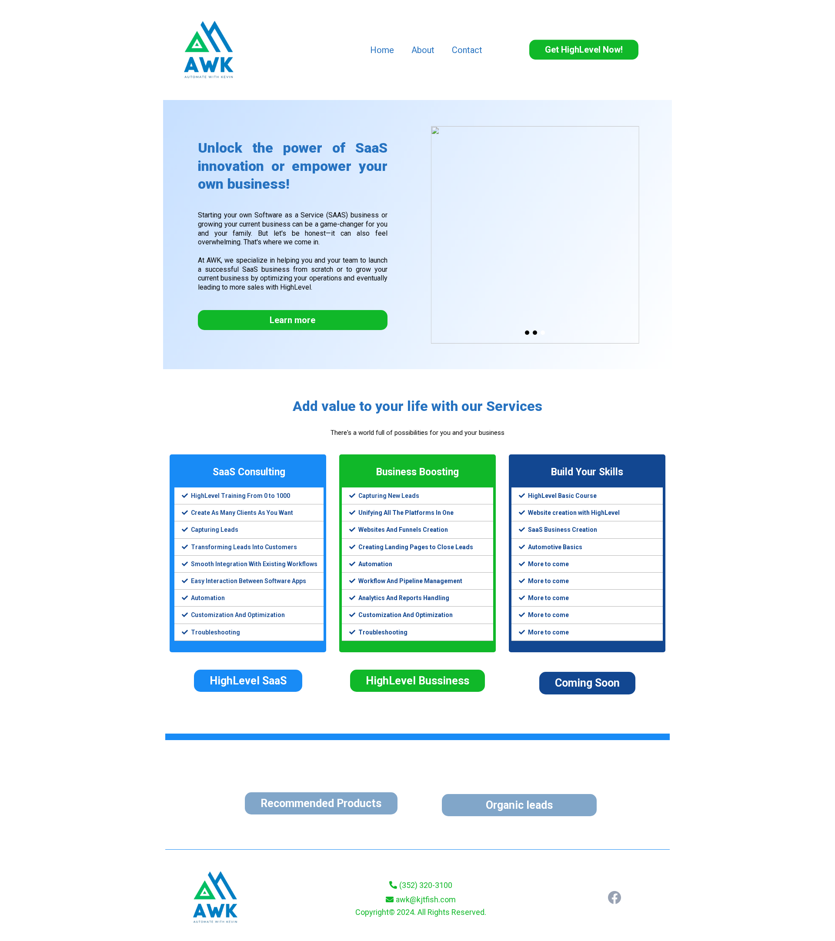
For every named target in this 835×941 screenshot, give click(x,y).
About (422, 50)
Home (382, 50)
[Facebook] (614, 897)
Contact (467, 50)
